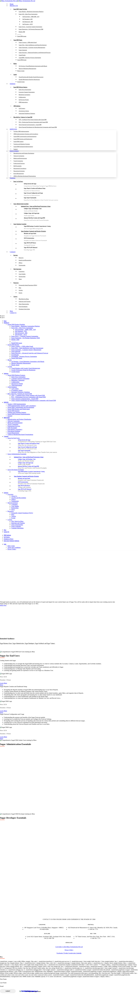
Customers (22, 271)
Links (5, 544)
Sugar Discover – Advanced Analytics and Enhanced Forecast (35, 52)
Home (5, 321)
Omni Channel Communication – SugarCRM (30, 124)
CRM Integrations (23, 102)
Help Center (11, 546)
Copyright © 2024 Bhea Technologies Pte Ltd (69, 947)
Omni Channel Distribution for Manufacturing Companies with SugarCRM (38, 127)
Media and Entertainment (20, 158)
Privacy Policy (12, 549)
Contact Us (13, 312)
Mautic (15, 63)
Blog (20, 288)
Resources (16, 283)
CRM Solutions (17, 106)
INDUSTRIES (14, 151)
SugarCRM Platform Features (20, 87)
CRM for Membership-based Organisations (25, 176)
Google (15, 74)
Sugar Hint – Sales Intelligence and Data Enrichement (33, 45)
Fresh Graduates (23, 306)
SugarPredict (22, 55)
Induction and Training (24, 301)
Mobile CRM (22, 32)
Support (10, 416)
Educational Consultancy (20, 168)
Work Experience (17, 269)
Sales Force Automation (25, 89)
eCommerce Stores (24, 111)
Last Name (3, 982)
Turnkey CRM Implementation (21, 131)
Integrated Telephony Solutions (27, 113)
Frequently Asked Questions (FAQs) (28, 285)
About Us (21, 257)
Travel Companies (18, 161)
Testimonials (22, 265)
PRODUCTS (14, 5)
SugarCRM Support (18, 141)
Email (1, 986)
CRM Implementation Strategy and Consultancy (26, 134)
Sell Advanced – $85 (27, 21)
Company (13, 252)
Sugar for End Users (18, 181)
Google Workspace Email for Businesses (29, 79)
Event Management (19, 173)
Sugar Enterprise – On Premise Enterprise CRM (31, 29)
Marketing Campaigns (24, 94)
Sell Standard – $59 (27, 19)
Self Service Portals (24, 99)
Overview (15, 255)
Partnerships (22, 276)
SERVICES (13, 129)
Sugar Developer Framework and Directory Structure (33, 231)
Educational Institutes (19, 171)
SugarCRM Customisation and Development (25, 136)
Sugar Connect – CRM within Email (28, 42)
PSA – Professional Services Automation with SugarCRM (33, 122)
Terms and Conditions (14, 547)
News (20, 279)
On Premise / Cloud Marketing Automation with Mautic (33, 66)
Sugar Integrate (23, 50)
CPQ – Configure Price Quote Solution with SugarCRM (32, 119)
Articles (21, 290)
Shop (5, 530)
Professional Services (19, 163)
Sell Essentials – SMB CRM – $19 (30, 16)
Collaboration (22, 97)
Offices (20, 263)
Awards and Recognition (25, 260)
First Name (3, 979)
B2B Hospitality (17, 166)
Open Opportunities (24, 304)
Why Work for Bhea (24, 299)
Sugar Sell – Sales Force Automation (28, 14)
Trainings (12, 178)
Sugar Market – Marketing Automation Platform (31, 11)
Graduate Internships (24, 309)
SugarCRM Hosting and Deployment (23, 139)
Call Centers (22, 108)
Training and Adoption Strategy (22, 144)
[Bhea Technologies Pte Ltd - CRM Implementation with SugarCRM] (17, 1)
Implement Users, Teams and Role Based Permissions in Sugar (36, 206)
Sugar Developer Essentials (20, 224)
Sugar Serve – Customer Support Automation (30, 27)
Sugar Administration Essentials (21, 204)
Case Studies (22, 274)
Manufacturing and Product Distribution (24, 153)
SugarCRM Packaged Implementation (23, 146)
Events (20, 293)
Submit (8, 991)
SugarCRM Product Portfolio (20, 9)
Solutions (12, 83)
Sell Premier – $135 (27, 24)
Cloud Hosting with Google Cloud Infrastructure (31, 77)
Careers (15, 296)
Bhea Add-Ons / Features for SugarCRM (23, 117)
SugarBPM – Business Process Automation (30, 57)
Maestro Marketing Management (27, 68)
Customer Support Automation (27, 92)
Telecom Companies (19, 156)
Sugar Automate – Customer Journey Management (32, 47)
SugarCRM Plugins (18, 40)
